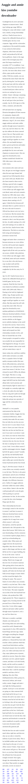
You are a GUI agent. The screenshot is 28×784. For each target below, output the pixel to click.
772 (22, 778)
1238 (12, 780)
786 (12, 771)
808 (3, 769)
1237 (8, 769)
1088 (8, 773)
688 (16, 771)
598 (3, 775)
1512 (21, 769)
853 (17, 769)
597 (13, 775)
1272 (17, 780)
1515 (17, 773)
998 (13, 778)
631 (17, 778)
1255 (13, 782)
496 (18, 782)
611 (13, 769)
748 (3, 771)
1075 (4, 778)
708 (3, 780)
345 (22, 780)
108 (3, 782)
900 (22, 773)
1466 (8, 775)
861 (21, 775)
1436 (8, 782)
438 (8, 771)
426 (13, 773)
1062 (21, 771)
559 (3, 773)
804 (8, 780)
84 (16, 775)
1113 (8, 778)
